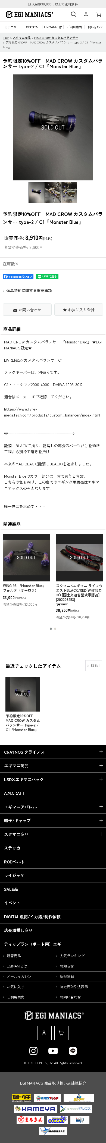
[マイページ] (86, 14)
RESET (95, 665)
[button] (73, 14)
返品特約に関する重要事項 (29, 290)
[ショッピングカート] (98, 14)
